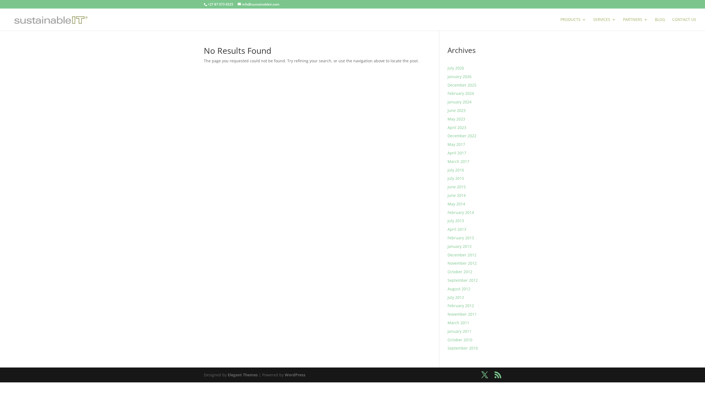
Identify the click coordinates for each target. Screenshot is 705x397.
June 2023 (457, 110)
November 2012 (462, 263)
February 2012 (461, 305)
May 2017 (456, 144)
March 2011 (458, 322)
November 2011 (462, 314)
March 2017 (458, 161)
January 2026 (459, 76)
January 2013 (459, 246)
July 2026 (456, 68)
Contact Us (684, 20)
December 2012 (462, 254)
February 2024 (461, 93)
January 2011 (459, 331)
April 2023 (457, 127)
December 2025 (462, 85)
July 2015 (456, 178)
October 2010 (460, 339)
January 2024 (459, 101)
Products (570, 20)
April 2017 (457, 152)
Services (601, 20)
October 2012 (460, 271)
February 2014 (461, 212)
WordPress (295, 374)
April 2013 (457, 229)
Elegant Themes (243, 374)
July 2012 (456, 297)
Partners (632, 20)
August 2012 (459, 288)
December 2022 (462, 135)
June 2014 (457, 195)
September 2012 (463, 280)
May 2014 (456, 203)
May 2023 (456, 119)
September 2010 (463, 348)
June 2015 (457, 186)
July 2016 (456, 170)
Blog (660, 20)
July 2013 (456, 220)
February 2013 (461, 237)
